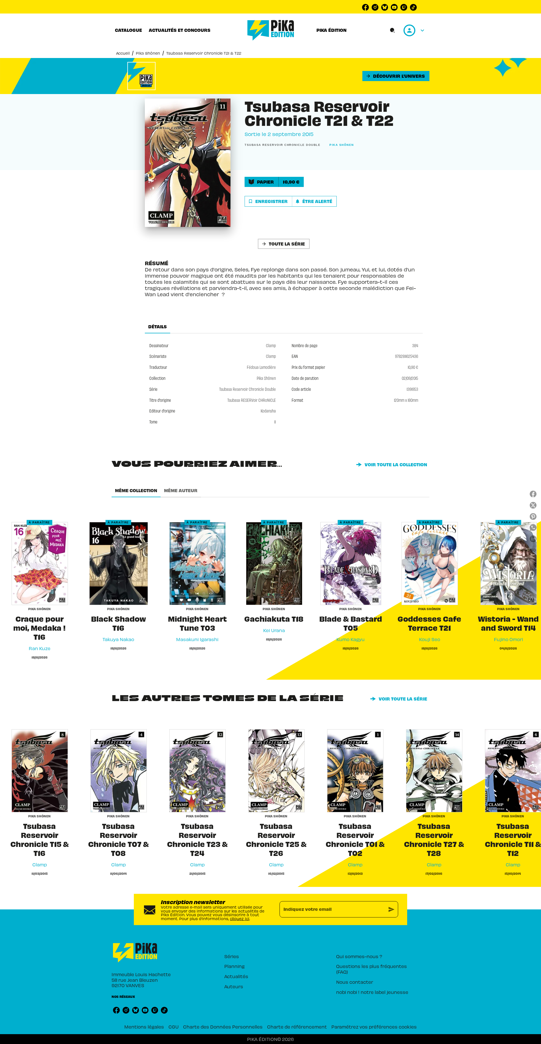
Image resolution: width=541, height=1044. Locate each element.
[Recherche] (392, 30)
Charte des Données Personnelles (223, 1026)
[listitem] (365, 7)
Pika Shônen (148, 53)
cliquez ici (239, 918)
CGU (173, 1026)
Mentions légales (144, 1026)
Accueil (123, 53)
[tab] (128, 30)
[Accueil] (270, 30)
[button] (395, 76)
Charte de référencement (297, 1026)
